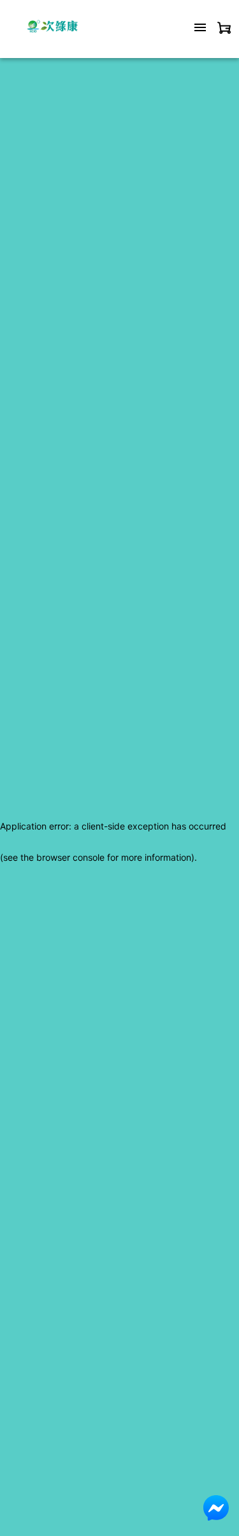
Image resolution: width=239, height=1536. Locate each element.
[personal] (224, 27)
